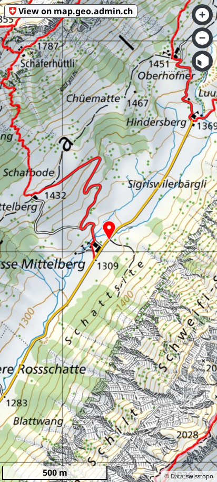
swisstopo (199, 476)
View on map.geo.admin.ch (75, 11)
